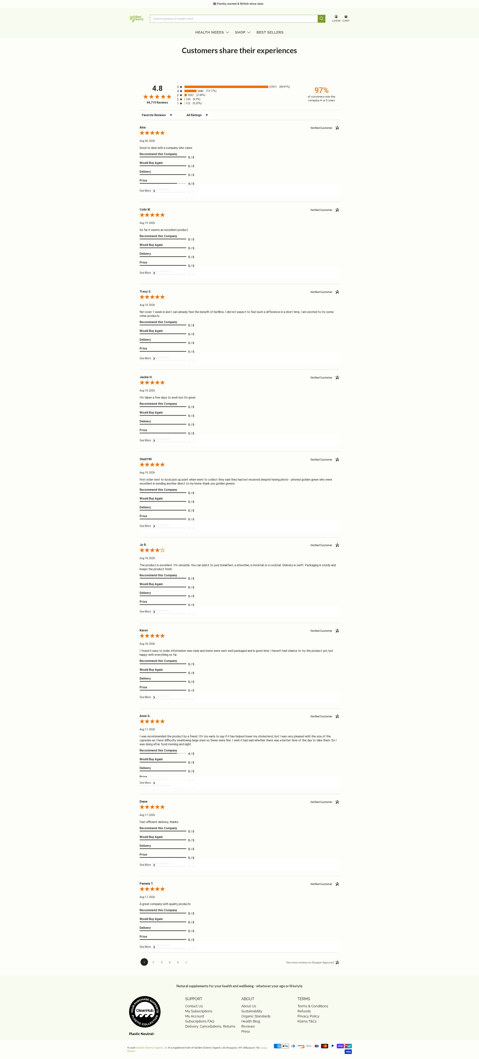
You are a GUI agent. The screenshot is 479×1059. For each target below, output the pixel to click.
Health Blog (250, 1021)
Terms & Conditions (313, 1006)
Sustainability (251, 1011)
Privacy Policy (308, 1016)
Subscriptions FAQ (199, 1021)
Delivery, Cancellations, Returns (210, 1026)
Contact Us (194, 1006)
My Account (194, 1016)
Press (245, 1031)
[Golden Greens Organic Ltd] (136, 18)
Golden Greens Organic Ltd (151, 1047)
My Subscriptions (198, 1011)
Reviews (248, 1026)
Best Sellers (270, 32)
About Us (248, 1006)
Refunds (304, 1011)
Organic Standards (256, 1016)
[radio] (239, 87)
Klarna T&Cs (307, 1021)
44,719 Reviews (157, 102)
